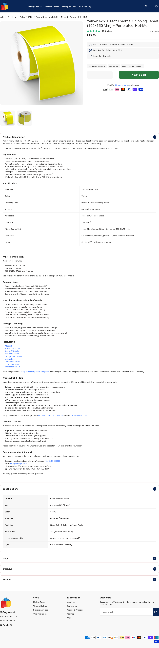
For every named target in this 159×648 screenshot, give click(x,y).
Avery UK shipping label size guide (34, 371)
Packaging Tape (69, 6)
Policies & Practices (75, 610)
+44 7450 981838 (52, 461)
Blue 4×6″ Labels (12, 354)
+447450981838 (7, 620)
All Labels (9, 346)
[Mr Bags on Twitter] (4, 625)
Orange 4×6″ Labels (13, 356)
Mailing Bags (34, 6)
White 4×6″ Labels (12, 348)
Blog (69, 617)
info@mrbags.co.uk (79, 415)
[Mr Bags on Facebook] (1, 625)
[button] (94, 31)
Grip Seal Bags (86, 6)
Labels (13, 17)
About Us (71, 602)
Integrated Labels (12, 367)
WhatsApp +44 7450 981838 (50, 415)
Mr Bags (3, 17)
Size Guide (154, 31)
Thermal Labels (52, 6)
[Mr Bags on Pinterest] (7, 625)
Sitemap (71, 614)
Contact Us (72, 606)
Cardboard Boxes (12, 361)
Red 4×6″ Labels (12, 351)
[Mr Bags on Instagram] (11, 625)
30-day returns (121, 85)
